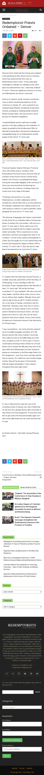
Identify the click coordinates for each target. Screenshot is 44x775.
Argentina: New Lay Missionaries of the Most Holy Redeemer (21, 552)
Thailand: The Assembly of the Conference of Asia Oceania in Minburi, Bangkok (28, 496)
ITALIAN (22, 768)
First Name (6, 720)
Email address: (8, 745)
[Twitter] (25, 674)
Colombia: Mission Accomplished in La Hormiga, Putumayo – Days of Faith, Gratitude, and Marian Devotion (21, 567)
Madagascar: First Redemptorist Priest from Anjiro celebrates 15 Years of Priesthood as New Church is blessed (22, 544)
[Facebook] (7, 674)
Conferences (12, 15)
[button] (41, 10)
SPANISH (29, 768)
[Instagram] (19, 674)
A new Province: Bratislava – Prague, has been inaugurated (12, 477)
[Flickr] (13, 674)
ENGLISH (14, 768)
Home (4, 15)
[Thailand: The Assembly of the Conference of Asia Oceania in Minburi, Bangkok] (8, 496)
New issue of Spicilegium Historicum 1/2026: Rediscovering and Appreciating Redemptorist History (23, 559)
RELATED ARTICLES (11, 487)
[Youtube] (37, 674)
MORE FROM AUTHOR (28, 487)
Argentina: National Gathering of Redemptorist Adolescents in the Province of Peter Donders (20, 575)
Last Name (6, 730)
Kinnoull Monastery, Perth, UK (32, 476)
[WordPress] (31, 674)
